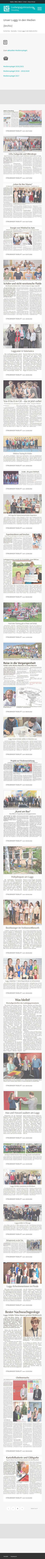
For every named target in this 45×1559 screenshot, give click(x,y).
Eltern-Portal (31, 2)
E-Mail (25, 2)
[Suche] (32, 8)
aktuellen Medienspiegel (17, 50)
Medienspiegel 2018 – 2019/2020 (16, 71)
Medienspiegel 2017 (11, 76)
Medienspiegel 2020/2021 (13, 66)
